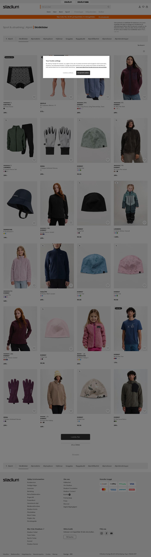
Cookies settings (68, 72)
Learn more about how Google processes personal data (91, 67)
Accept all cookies (83, 72)
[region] (76, 67)
